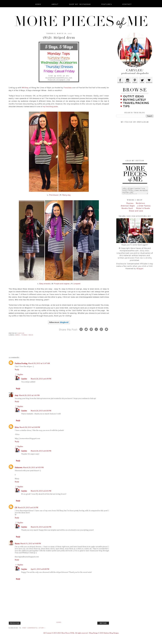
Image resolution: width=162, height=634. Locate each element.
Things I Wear (27, 335)
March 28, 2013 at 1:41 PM (29, 395)
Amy (16, 395)
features (106, 4)
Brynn (17, 544)
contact (127, 4)
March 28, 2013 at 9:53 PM (33, 467)
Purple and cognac (62, 283)
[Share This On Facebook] (81, 331)
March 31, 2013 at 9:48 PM (30, 544)
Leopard (77, 283)
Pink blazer (53, 195)
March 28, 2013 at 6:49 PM (41, 379)
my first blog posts (50, 106)
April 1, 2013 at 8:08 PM (40, 569)
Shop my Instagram (80, 4)
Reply (17, 369)
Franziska (68, 87)
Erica (17, 427)
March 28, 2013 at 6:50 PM (41, 411)
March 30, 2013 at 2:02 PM (41, 527)
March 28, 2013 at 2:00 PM (29, 427)
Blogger (140, 268)
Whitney (25, 87)
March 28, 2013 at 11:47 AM (39, 363)
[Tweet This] (86, 331)
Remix (17, 335)
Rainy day (66, 195)
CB (16, 508)
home (38, 4)
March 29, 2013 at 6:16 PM (28, 508)
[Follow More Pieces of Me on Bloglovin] (58, 324)
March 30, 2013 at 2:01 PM (41, 491)
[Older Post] (103, 624)
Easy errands (44, 283)
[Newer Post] (15, 624)
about (55, 4)
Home (58, 622)
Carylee (24, 379)
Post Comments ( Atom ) (33, 628)
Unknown (18, 467)
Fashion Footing (21, 363)
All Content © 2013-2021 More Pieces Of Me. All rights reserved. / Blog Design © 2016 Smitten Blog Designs (81, 633)
